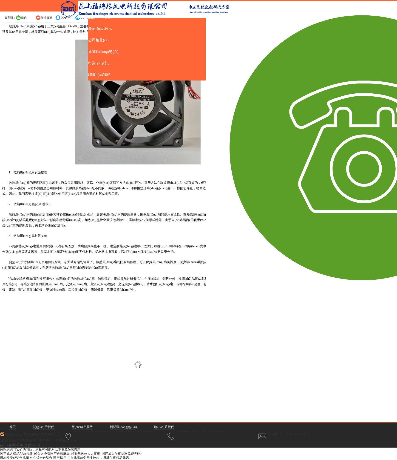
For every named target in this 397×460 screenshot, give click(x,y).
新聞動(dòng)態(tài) (123, 427)
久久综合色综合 (41, 458)
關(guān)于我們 (43, 427)
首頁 (12, 427)
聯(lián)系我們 (164, 427)
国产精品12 (61, 458)
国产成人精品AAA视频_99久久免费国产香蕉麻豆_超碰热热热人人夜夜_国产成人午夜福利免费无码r (71, 453)
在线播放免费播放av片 (86, 458)
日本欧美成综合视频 (14, 458)
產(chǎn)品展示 (82, 427)
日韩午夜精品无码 (116, 458)
